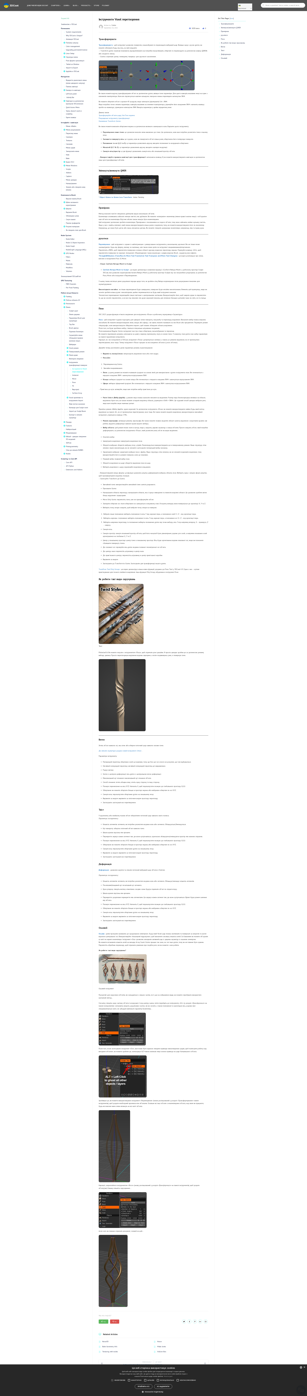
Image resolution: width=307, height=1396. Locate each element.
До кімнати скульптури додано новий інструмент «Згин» (120, 751)
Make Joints (161, 1346)
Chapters (55, 5)
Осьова (102, 934)
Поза (101, 320)
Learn (66, 5)
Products (85, 5)
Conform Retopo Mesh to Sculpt (116, 270)
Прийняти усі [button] (144, 1386)
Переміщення (104, 244)
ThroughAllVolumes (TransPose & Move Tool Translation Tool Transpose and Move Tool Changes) (138, 256)
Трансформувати (106, 45)
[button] (153, 1392)
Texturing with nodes (110, 1352)
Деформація (104, 870)
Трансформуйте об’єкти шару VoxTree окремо (117, 115)
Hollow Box (161, 1352)
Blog (75, 5)
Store (96, 5)
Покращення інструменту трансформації (114, 118)
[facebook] (189, 1321)
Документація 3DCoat (37, 5)
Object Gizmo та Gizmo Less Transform (116, 197)
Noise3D (105, 1341)
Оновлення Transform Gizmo (110, 121)
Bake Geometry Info (109, 1346)
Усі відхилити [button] (163, 1386)
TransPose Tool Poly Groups (109, 569)
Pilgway (105, 5)
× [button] (304, 1367)
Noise (159, 1341)
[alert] (153, 1380)
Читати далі (168, 1376)
